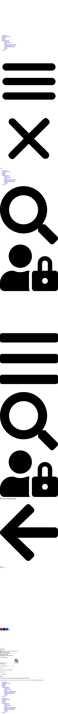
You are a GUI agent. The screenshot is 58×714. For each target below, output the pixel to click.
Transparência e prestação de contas (6, 655)
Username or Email (3, 665)
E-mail (1, 648)
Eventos (3, 39)
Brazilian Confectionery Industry (10, 44)
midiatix (3, 657)
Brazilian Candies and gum (9, 46)
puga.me (6, 657)
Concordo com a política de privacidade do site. (9, 651)
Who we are (7, 41)
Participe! (4, 38)
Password (1, 667)
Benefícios (4, 37)
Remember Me (3, 674)
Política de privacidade (4, 654)
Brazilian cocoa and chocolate (10, 45)
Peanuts (6, 47)
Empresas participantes (6, 36)
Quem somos (4, 35)
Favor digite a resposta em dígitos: (6, 669)
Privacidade (2, 649)
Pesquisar (1, 662)
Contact (6, 48)
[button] (29, 110)
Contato (3, 49)
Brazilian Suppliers (8, 42)
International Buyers (6, 40)
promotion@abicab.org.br (38, 680)
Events (6, 43)
